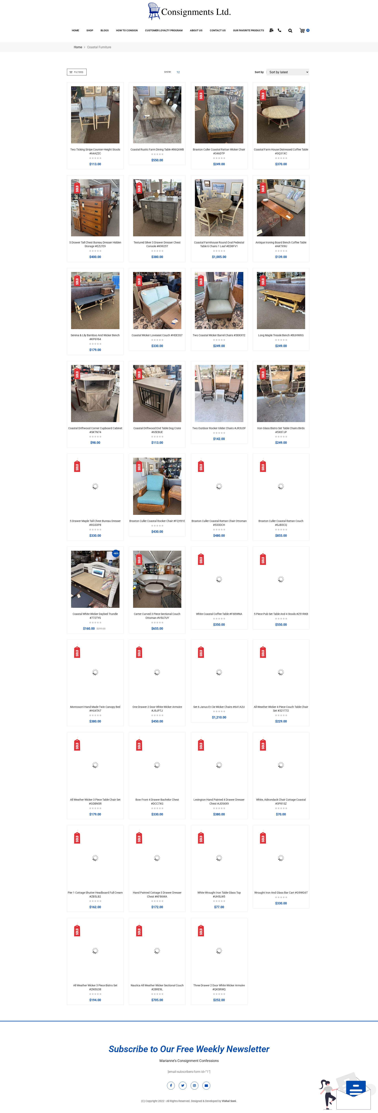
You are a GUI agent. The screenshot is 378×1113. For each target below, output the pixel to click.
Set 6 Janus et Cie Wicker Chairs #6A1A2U (219, 706)
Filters (78, 72)
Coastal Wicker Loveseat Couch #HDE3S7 (157, 335)
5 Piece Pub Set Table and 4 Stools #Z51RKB (281, 613)
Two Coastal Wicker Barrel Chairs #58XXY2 (219, 335)
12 (178, 72)
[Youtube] (206, 1086)
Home (78, 47)
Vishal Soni (229, 1101)
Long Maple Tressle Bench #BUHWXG (281, 335)
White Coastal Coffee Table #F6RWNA (219, 613)
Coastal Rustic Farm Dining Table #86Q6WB (157, 149)
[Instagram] (194, 1086)
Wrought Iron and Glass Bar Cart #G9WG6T (281, 892)
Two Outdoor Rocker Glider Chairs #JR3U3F (219, 428)
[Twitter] (183, 1086)
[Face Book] (171, 1086)
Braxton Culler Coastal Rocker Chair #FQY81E (157, 521)
